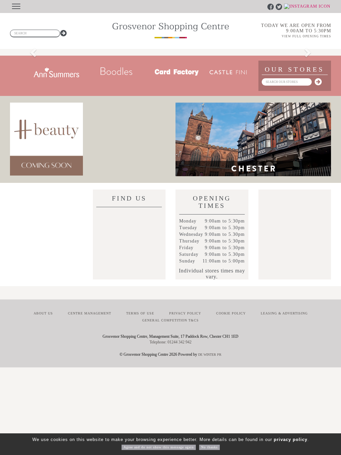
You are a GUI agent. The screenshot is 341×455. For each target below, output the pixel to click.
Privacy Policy (185, 313)
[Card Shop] (168, 72)
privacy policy (290, 439)
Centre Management (89, 313)
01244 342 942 (179, 342)
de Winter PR (209, 354)
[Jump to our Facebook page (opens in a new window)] (271, 6)
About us (43, 313)
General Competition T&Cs (170, 320)
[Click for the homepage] (170, 30)
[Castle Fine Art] (227, 72)
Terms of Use (140, 313)
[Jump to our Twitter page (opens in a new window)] (279, 6)
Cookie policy (231, 313)
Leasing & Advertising (284, 313)
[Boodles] (108, 72)
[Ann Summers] (48, 72)
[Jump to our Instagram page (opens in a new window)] (307, 6)
